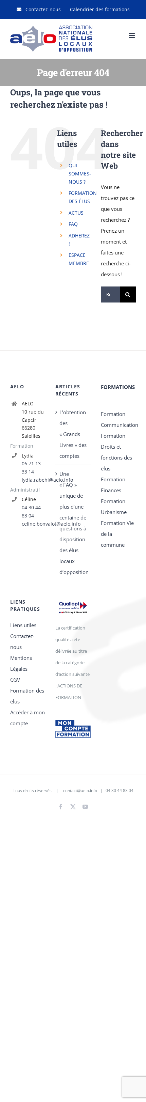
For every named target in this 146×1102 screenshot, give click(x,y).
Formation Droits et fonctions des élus (116, 452)
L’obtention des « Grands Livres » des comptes (73, 434)
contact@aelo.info (80, 790)
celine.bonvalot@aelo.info (33, 524)
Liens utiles (23, 625)
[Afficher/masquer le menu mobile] (132, 35)
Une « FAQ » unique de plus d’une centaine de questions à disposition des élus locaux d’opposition (73, 522)
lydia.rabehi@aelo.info (33, 480)
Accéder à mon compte (27, 718)
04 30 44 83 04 (31, 511)
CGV (15, 679)
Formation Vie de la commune (117, 533)
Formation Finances (113, 485)
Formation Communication (118, 419)
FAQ (73, 224)
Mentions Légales (21, 663)
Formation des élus (27, 696)
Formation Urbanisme (114, 506)
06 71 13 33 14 (31, 467)
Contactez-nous (22, 641)
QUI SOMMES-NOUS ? (80, 173)
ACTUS (76, 212)
